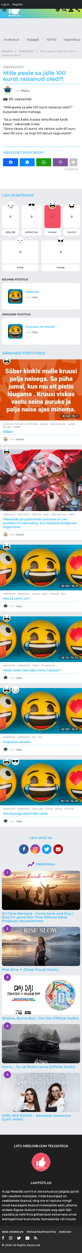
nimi (63, 594)
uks (39, 737)
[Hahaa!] (6, 360)
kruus (44, 424)
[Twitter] (46, 849)
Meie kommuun (12, 1231)
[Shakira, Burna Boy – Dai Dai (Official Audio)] (41, 995)
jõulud (36, 514)
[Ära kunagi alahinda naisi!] (41, 782)
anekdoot (24, 594)
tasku (35, 665)
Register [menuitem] (17, 4)
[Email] (58, 849)
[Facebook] (24, 849)
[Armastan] (15, 761)
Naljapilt (33, 39)
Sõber (8, 432)
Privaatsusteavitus (41, 1231)
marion (54, 594)
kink (46, 514)
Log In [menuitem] (5, 4)
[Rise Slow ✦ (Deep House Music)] (41, 946)
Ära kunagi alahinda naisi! (25, 814)
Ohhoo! (71, 232)
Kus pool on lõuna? (40, 327)
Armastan (31, 232)
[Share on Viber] (60, 162)
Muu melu (24, 514)
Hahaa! (52, 232)
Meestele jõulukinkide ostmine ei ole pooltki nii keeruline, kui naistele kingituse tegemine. (40, 523)
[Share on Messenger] (27, 162)
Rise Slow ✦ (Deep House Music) (30, 969)
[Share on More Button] (73, 162)
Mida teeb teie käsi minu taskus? (31, 670)
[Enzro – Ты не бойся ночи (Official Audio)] (41, 1043)
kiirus (49, 809)
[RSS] (35, 1238)
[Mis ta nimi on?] (41, 567)
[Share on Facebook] (10, 162)
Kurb (20, 267)
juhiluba (37, 809)
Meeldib (10, 232)
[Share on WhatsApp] (43, 162)
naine (71, 424)
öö (33, 737)
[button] (4, 9)
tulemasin (48, 665)
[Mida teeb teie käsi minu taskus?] (41, 639)
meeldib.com (58, 424)
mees (72, 514)
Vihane (60, 267)
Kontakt (65, 1231)
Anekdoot (11, 39)
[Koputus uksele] (41, 711)
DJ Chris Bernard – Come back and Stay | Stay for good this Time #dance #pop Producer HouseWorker (37, 917)
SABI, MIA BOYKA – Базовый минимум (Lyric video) (36, 1117)
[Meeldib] (15, 690)
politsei (69, 809)
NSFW (51, 39)
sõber (17, 427)
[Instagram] (35, 849)
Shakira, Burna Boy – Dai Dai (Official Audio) (40, 1018)
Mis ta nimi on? (16, 598)
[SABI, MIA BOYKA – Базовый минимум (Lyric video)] (41, 1092)
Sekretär (32, 292)
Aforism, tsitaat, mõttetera (20, 424)
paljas (7, 427)
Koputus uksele (16, 742)
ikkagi (36, 594)
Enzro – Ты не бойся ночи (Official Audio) (38, 1067)
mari (44, 594)
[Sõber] (41, 390)
